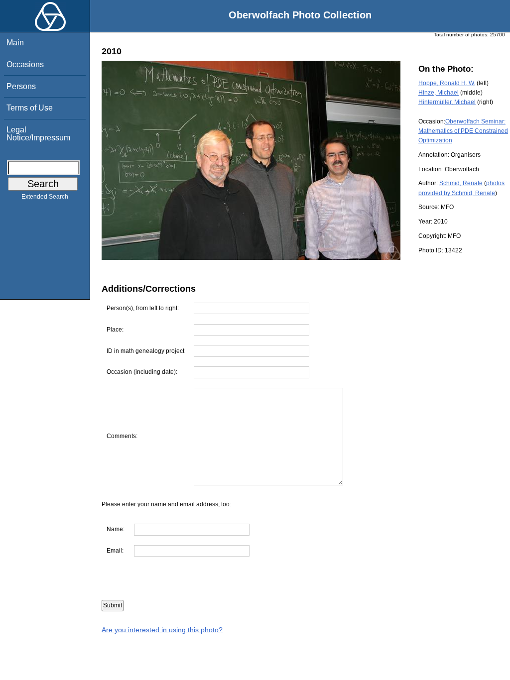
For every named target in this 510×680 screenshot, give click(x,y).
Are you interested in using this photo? (162, 630)
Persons (21, 86)
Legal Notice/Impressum (38, 133)
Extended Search (44, 197)
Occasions (25, 64)
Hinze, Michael (438, 92)
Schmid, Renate (461, 183)
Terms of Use (29, 108)
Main (15, 42)
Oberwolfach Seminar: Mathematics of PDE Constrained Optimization (463, 131)
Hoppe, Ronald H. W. (446, 83)
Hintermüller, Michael (447, 102)
